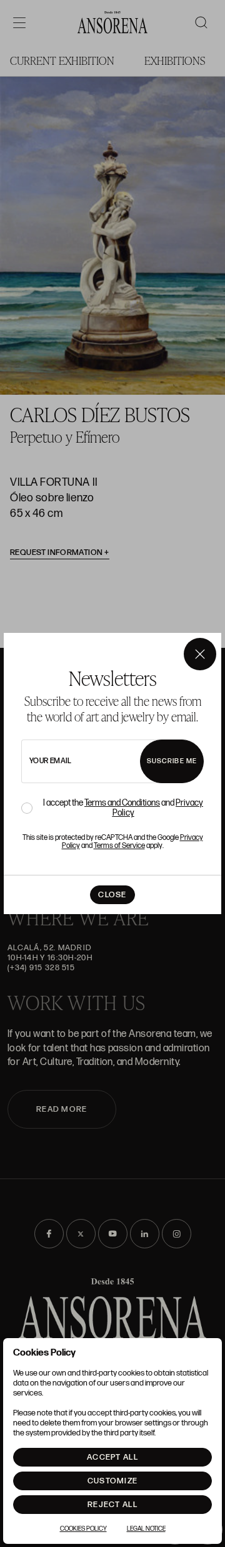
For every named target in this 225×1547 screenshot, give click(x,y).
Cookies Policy (83, 1529)
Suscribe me (172, 761)
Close (112, 895)
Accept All (112, 1457)
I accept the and (123, 808)
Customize (113, 1481)
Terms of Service (119, 846)
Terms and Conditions (122, 803)
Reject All (113, 1505)
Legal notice (146, 1529)
